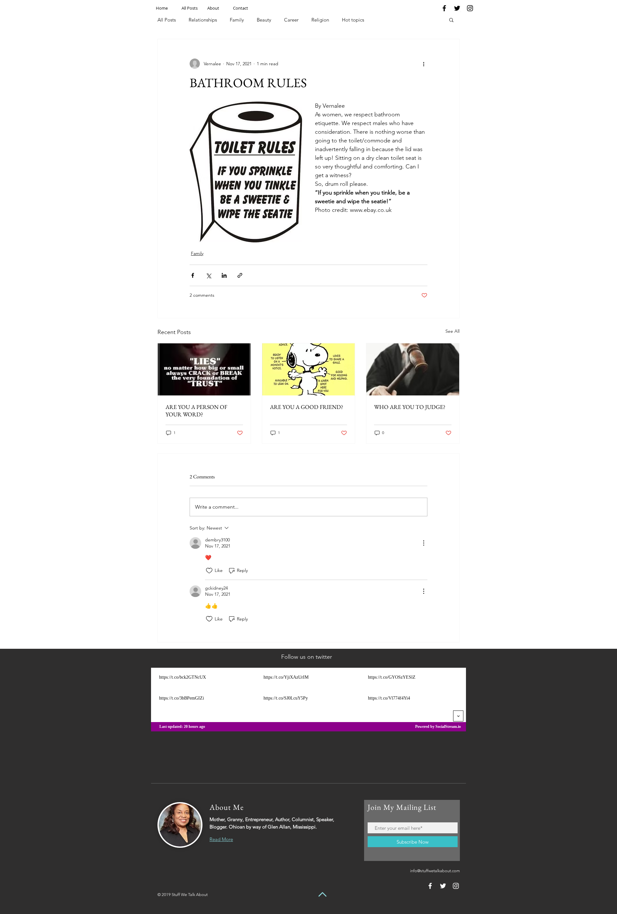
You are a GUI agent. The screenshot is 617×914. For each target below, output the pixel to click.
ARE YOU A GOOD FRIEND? (306, 407)
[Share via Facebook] (193, 275)
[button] (451, 19)
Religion (320, 20)
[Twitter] (457, 8)
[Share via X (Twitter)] (208, 275)
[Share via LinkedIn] (224, 275)
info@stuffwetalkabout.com (435, 870)
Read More (221, 839)
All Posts (166, 20)
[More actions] (423, 64)
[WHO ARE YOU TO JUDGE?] (412, 369)
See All (452, 331)
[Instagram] (470, 8)
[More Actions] (423, 543)
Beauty (264, 20)
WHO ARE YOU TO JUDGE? (409, 407)
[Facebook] (444, 8)
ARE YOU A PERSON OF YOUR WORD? (196, 410)
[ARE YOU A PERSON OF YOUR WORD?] (204, 369)
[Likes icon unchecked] (209, 571)
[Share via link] (240, 275)
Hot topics (353, 20)
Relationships (203, 20)
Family (237, 20)
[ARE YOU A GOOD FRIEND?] (308, 369)
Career (291, 20)
